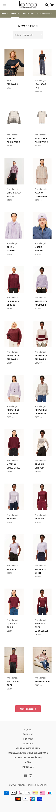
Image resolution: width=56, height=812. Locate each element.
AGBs (28, 762)
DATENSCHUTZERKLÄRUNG (28, 757)
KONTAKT (28, 738)
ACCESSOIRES (44, 13)
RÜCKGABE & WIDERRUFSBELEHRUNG (28, 752)
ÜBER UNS (28, 734)
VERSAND (28, 743)
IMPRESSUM (28, 766)
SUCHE (28, 729)
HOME (4, 13)
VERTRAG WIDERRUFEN (28, 748)
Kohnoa (22, 784)
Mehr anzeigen (28, 708)
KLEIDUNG (28, 13)
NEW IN (15, 13)
